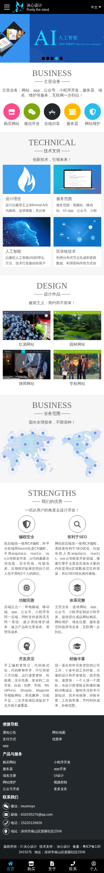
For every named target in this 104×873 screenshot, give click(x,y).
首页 (10, 869)
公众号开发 (11, 789)
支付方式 (9, 739)
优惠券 (57, 739)
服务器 (8, 769)
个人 (94, 869)
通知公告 (9, 732)
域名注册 (9, 776)
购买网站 (9, 762)
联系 (73, 869)
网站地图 (58, 732)
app (6, 746)
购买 (31, 869)
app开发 (60, 769)
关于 (52, 869)
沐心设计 (38, 7)
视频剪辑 (60, 782)
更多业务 (60, 789)
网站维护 (9, 782)
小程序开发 (62, 762)
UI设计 (59, 776)
